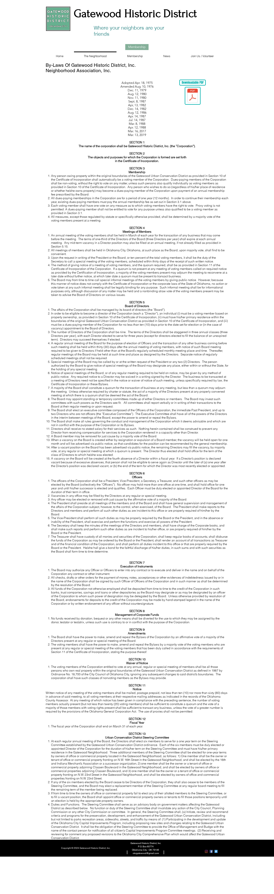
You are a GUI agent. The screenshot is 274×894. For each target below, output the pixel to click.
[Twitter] (216, 851)
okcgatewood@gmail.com (146, 853)
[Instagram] (206, 851)
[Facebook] (211, 851)
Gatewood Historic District (135, 13)
